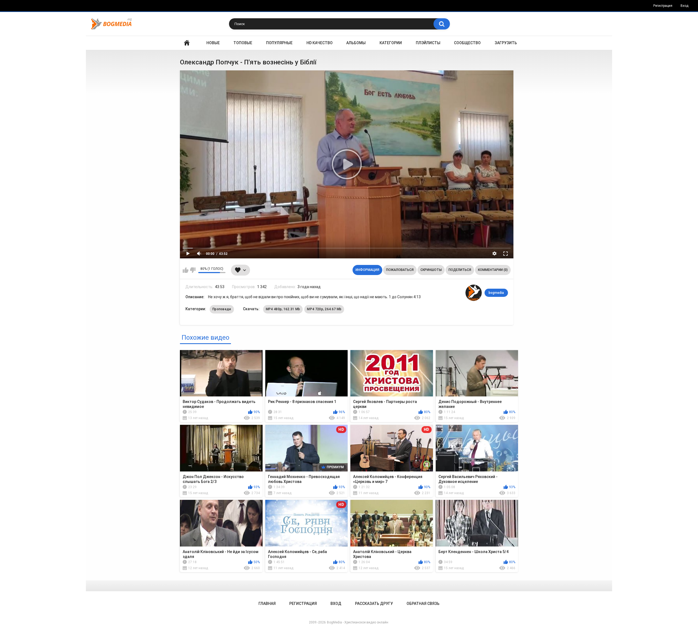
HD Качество (319, 43)
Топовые (242, 43)
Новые (213, 43)
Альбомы (356, 43)
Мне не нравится (192, 270)
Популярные (279, 43)
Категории (391, 43)
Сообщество (467, 43)
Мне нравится (185, 270)
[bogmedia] (473, 293)
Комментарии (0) (493, 270)
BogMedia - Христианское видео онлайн (357, 622)
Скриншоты (431, 270)
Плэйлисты (428, 43)
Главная (187, 43)
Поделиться (460, 270)
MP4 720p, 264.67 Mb (324, 309)
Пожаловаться (400, 270)
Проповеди (221, 309)
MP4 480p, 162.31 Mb (283, 309)
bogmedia (496, 293)
